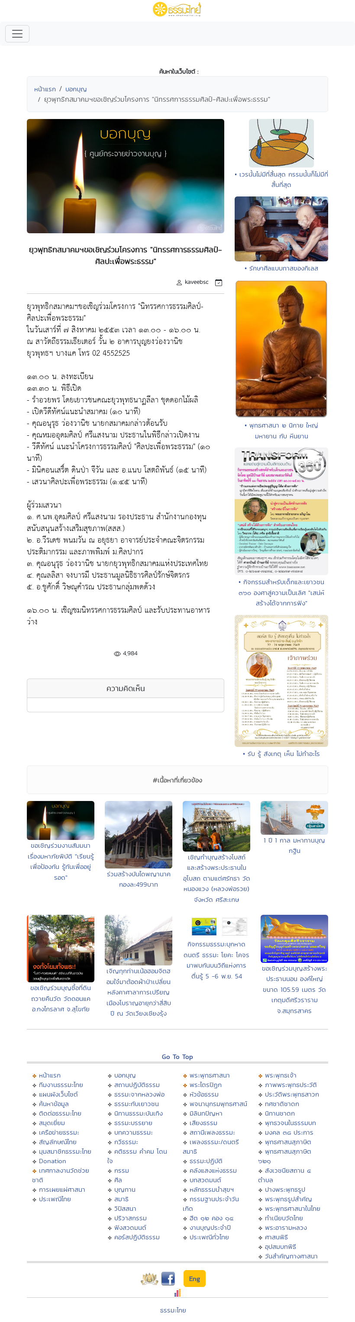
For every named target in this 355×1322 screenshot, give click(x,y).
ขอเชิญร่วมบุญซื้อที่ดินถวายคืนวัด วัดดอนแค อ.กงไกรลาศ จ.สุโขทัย (60, 998)
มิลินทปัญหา (206, 1113)
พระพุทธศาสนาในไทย (292, 1208)
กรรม (121, 1170)
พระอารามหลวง (286, 1227)
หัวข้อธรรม (204, 1094)
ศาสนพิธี (276, 1237)
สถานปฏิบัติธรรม (137, 1084)
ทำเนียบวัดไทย (284, 1217)
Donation (52, 1160)
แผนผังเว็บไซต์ (58, 1094)
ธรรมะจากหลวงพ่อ (139, 1094)
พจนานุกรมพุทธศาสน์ (218, 1103)
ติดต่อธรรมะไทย (60, 1113)
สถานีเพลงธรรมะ (212, 1132)
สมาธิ (121, 1198)
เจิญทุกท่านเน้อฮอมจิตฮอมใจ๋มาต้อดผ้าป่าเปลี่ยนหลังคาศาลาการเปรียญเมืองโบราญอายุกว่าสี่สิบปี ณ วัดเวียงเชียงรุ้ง (138, 992)
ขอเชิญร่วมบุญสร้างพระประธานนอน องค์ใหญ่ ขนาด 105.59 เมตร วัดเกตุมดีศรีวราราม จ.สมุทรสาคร (294, 989)
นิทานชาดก (280, 1113)
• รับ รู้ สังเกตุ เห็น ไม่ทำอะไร (281, 753)
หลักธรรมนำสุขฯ (212, 1189)
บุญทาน (125, 1189)
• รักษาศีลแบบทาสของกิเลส (281, 268)
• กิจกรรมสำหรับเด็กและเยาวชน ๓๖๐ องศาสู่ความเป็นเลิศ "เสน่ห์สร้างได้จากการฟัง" (281, 592)
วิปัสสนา (125, 1208)
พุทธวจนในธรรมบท (290, 1122)
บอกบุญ (76, 88)
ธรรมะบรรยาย (133, 1122)
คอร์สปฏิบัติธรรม (137, 1237)
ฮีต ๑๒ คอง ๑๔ (211, 1217)
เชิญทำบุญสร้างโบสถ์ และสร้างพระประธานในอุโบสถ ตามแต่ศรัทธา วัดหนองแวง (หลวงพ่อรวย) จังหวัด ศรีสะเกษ (216, 878)
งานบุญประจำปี (210, 1227)
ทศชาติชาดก (282, 1103)
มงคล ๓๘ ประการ (289, 1132)
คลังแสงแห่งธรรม (213, 1170)
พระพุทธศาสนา (210, 1075)
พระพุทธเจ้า (281, 1075)
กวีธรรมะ (126, 1141)
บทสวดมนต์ (205, 1179)
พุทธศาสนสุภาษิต (288, 1141)
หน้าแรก (45, 88)
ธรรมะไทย (173, 1310)
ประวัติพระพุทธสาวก (292, 1094)
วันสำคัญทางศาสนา (291, 1256)
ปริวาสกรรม (130, 1217)
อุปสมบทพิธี (280, 1246)
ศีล (118, 1179)
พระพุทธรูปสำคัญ (288, 1198)
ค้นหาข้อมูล (54, 1103)
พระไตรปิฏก (206, 1084)
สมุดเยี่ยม (52, 1122)
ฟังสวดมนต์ (130, 1227)
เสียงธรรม (203, 1122)
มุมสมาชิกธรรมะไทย (65, 1151)
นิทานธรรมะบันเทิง (138, 1113)
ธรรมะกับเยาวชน (136, 1103)
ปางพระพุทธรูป (285, 1189)
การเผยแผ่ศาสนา (62, 1189)
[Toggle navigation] (17, 33)
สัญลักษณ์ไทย (58, 1141)
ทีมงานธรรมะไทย (61, 1084)
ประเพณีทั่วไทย (209, 1237)
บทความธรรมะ (133, 1132)
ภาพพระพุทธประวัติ (291, 1084)
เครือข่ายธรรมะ (59, 1132)
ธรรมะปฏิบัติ (206, 1160)
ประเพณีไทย (55, 1198)
